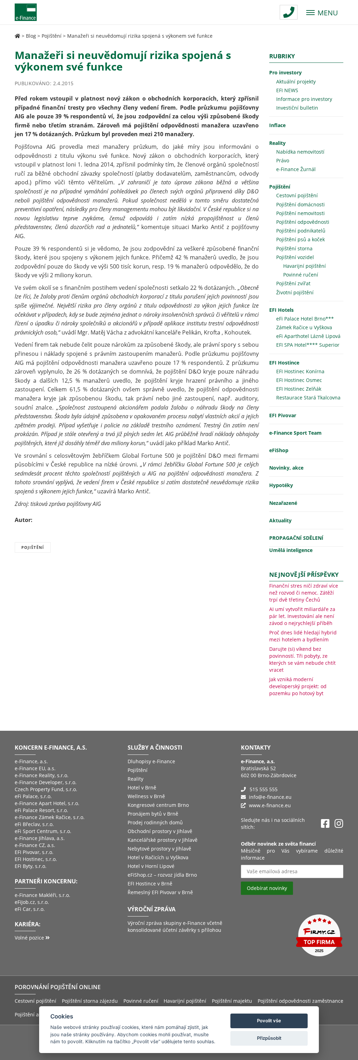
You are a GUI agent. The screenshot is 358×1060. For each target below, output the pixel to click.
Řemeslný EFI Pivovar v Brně (160, 892)
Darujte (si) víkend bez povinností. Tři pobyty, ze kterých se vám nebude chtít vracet (302, 659)
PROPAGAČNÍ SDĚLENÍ (296, 538)
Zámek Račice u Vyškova (304, 327)
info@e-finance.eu (270, 797)
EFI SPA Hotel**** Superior (307, 344)
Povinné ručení (300, 274)
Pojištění (52, 35)
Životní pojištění (295, 292)
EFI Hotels (281, 310)
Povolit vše (269, 1020)
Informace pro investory (304, 99)
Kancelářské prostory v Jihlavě (163, 840)
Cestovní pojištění (297, 195)
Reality (277, 143)
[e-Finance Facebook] (325, 824)
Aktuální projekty (296, 81)
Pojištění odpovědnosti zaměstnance (300, 1001)
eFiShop (278, 450)
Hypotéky (281, 485)
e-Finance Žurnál (296, 169)
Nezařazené (283, 503)
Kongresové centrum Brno (158, 805)
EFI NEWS (287, 90)
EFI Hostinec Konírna (300, 371)
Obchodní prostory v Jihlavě (160, 831)
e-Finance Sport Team (295, 432)
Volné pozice (30, 937)
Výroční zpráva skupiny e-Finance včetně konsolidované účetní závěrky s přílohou (175, 926)
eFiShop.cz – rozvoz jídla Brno (162, 874)
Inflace (277, 125)
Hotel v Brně (142, 787)
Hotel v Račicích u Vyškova (158, 857)
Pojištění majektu (232, 1001)
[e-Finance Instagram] (339, 824)
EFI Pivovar (282, 415)
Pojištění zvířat (293, 283)
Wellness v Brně (146, 796)
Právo (282, 160)
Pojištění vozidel (295, 257)
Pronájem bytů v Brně (153, 813)
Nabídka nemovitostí (300, 151)
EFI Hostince (284, 362)
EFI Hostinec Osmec (299, 380)
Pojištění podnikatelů (300, 230)
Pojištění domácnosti (300, 204)
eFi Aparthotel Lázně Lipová (308, 336)
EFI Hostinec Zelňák (298, 388)
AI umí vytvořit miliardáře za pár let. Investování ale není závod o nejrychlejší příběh (302, 616)
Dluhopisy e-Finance (151, 761)
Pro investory (285, 72)
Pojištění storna (294, 248)
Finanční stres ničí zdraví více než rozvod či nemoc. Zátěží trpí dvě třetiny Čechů (303, 592)
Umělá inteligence (291, 550)
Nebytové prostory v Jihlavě (159, 848)
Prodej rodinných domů (155, 822)
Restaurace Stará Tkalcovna (308, 397)
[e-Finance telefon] (289, 12)
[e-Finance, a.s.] (17, 35)
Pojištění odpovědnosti (302, 222)
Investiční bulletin (297, 107)
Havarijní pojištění (304, 266)
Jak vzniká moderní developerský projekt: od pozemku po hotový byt (298, 686)
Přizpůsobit (269, 1038)
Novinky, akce (286, 467)
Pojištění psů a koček (300, 239)
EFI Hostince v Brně (150, 883)
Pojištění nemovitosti (300, 213)
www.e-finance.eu (270, 805)
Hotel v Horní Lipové (151, 866)
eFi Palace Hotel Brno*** (305, 318)
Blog (31, 35)
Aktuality (280, 520)
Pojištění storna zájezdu (90, 1001)
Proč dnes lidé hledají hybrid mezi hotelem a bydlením (303, 636)
